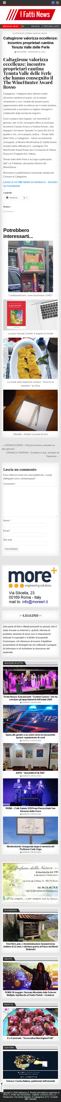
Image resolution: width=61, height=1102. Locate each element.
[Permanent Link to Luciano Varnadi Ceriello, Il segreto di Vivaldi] (30, 314)
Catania (28, 33)
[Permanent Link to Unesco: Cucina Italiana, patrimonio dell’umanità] (30, 1065)
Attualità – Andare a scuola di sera (30, 434)
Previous (6, 882)
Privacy (1, 1088)
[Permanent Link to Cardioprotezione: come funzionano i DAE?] (30, 266)
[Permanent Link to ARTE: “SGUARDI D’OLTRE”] (30, 757)
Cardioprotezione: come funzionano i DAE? (30, 295)
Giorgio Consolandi (31, 702)
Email (6, 531)
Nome (7, 520)
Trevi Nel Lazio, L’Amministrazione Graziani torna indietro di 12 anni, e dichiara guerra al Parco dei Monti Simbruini (30, 947)
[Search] (57, 3)
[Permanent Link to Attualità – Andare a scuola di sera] (30, 410)
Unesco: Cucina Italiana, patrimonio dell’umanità (30, 1081)
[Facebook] (53, 3)
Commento (9, 484)
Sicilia (44, 33)
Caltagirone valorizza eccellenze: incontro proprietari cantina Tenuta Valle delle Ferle (30, 42)
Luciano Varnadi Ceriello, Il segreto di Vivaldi (30, 333)
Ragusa (36, 33)
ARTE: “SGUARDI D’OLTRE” (30, 773)
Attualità (19, 33)
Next (54, 882)
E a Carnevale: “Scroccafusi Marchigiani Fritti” (30, 1038)
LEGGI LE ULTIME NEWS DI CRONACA (24, 182)
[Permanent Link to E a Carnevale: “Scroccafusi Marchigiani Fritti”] (30, 1022)
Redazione (22, 52)
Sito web (7, 540)
